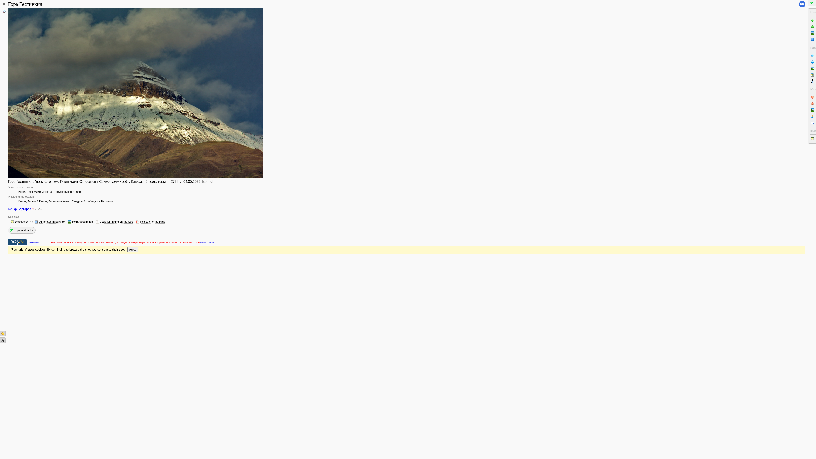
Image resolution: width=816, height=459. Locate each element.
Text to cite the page (152, 221)
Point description (82, 221)
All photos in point (50, 221)
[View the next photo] (236, 93)
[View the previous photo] (34, 93)
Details (211, 242)
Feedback (34, 242)
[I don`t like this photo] (3, 340)
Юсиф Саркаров (19, 209)
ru (802, 4)
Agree (132, 249)
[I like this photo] (3, 333)
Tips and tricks (24, 230)
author (203, 242)
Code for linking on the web (116, 221)
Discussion (21, 221)
